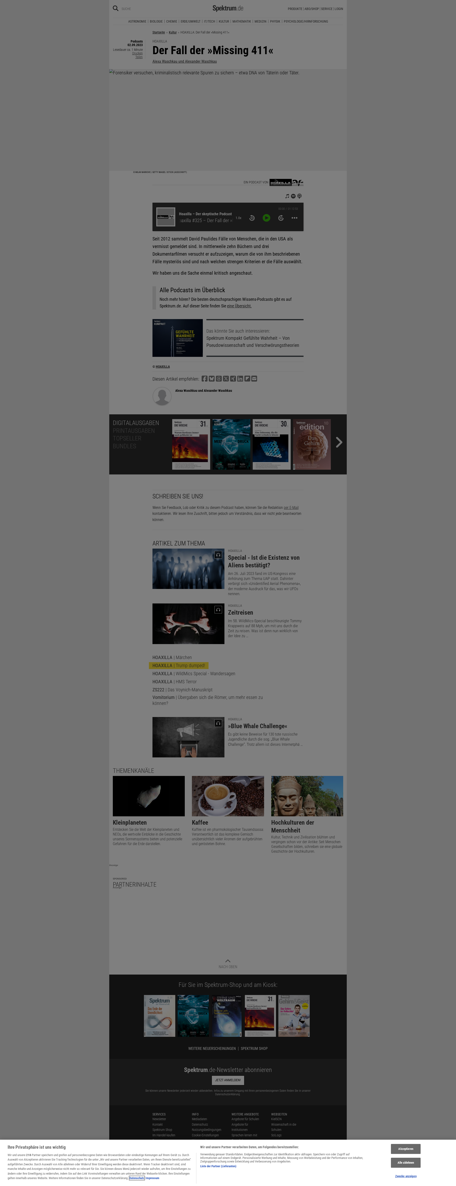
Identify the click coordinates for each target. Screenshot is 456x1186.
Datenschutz (136, 1178)
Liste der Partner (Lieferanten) (218, 1166)
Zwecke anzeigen (406, 1176)
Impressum (152, 1178)
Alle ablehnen (406, 1162)
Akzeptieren (405, 1149)
